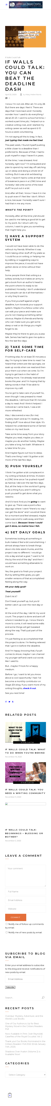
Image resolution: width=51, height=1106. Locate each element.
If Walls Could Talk (12, 57)
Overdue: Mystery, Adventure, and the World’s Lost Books (24, 1017)
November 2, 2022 (13, 841)
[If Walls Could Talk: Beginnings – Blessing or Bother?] (25, 814)
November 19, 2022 (13, 757)
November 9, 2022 (13, 797)
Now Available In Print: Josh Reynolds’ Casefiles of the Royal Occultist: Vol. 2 (24, 1035)
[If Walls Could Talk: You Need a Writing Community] (25, 773)
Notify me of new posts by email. (25, 932)
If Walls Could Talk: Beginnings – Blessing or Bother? (24, 833)
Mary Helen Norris (33, 94)
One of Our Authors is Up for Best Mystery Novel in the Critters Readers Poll (24, 1026)
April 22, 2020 (11, 94)
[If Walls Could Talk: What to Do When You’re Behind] (25, 733)
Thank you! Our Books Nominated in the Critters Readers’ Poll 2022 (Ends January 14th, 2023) (25, 1044)
